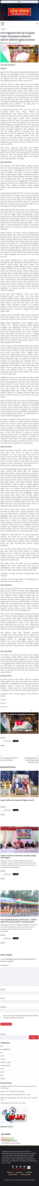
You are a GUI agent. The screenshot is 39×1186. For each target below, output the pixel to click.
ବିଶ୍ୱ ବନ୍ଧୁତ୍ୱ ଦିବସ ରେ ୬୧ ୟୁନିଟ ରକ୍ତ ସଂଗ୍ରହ (12, 1103)
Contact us (19, 1172)
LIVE (1, 1046)
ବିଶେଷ (3, 29)
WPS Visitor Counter (14, 1143)
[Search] (37, 23)
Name (3, 990)
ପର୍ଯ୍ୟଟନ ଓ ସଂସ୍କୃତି (5, 1062)
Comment (4, 965)
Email (2, 998)
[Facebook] (13, 1168)
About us (10, 1172)
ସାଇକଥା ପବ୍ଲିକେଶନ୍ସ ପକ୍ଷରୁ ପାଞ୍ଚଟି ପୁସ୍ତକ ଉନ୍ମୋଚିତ (17, 800)
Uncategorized (5, 1049)
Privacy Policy (13, 1174)
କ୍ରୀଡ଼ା (2, 1056)
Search (3, 1034)
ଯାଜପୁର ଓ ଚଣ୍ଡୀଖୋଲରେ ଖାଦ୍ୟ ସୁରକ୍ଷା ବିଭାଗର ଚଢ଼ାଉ (15, 1094)
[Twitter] (17, 1168)
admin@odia (6, 43)
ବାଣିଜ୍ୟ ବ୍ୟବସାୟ (5, 1065)
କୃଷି (1, 1052)
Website (3, 1007)
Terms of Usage (26, 1174)
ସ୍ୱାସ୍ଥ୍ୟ (2, 1078)
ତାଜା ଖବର (3, 1059)
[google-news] (28, 1168)
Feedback (29, 1172)
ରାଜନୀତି (2, 1072)
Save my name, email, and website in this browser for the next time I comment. (21, 1017)
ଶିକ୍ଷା (1, 1075)
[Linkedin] (21, 1168)
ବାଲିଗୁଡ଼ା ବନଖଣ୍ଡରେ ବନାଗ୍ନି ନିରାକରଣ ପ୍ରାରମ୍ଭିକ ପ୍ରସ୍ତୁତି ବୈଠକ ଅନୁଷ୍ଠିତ (18, 857)
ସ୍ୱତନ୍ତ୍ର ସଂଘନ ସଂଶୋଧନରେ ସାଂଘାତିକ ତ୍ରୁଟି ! (12, 1091)
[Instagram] (25, 1168)
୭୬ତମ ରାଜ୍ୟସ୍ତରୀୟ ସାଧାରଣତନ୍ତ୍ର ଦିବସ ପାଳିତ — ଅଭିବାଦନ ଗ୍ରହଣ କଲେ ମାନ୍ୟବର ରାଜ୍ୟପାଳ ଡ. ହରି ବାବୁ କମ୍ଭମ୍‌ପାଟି (18, 921)
